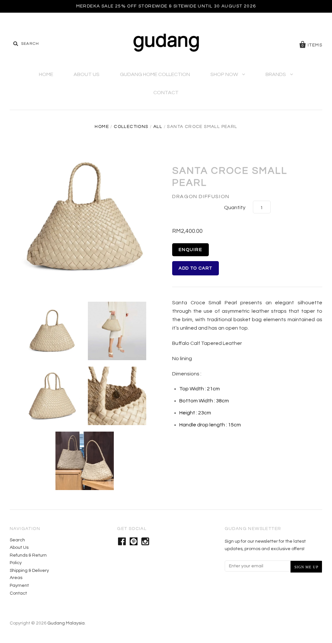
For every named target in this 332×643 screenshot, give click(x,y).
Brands (276, 74)
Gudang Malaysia (66, 623)
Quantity (234, 207)
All (157, 126)
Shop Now (224, 74)
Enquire (190, 249)
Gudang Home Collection (155, 74)
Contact (166, 92)
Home (46, 74)
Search (17, 540)
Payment (19, 585)
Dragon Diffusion (201, 196)
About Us (87, 74)
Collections (131, 126)
